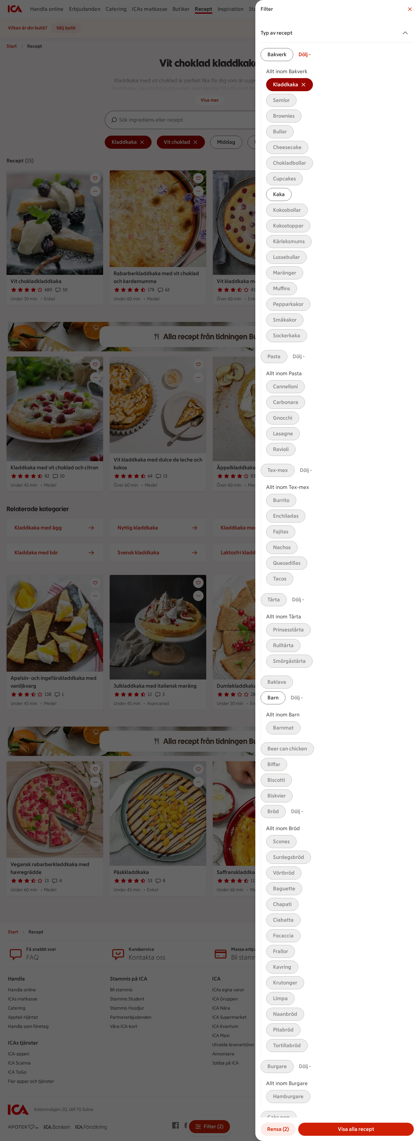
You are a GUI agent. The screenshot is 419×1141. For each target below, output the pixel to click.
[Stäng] (409, 9)
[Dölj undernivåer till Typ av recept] (406, 33)
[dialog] (337, 570)
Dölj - (305, 54)
